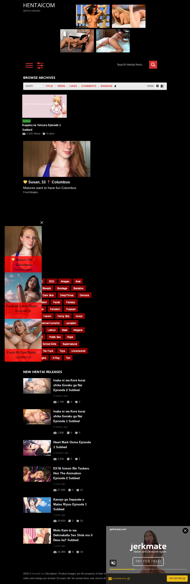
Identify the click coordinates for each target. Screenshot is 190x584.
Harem (47, 316)
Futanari (71, 309)
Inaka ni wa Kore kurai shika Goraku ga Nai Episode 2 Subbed (69, 385)
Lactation (71, 323)
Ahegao (65, 281)
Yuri (68, 357)
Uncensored (78, 350)
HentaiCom (39, 5)
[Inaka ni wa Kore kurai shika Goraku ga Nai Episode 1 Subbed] (37, 417)
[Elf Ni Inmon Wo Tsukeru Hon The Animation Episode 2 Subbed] (37, 474)
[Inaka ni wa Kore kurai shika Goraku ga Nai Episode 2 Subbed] (37, 386)
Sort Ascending (115, 86)
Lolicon (52, 330)
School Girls (49, 343)
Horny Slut (63, 316)
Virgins (42, 357)
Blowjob (46, 288)
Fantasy (70, 302)
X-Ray (56, 357)
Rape (70, 336)
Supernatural (70, 343)
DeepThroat (66, 295)
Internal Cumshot (50, 323)
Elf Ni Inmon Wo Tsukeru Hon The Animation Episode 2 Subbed (71, 473)
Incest (79, 316)
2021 (51, 281)
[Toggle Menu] (29, 65)
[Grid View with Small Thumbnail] (157, 86)
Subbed (26, 121)
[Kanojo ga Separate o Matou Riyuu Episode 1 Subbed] (37, 505)
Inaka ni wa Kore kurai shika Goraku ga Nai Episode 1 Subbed (69, 416)
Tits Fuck (48, 350)
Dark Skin (48, 295)
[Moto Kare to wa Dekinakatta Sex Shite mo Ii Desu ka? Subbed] (37, 536)
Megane (77, 330)
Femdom (55, 309)
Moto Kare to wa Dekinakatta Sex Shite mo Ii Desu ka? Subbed (73, 535)
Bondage (62, 288)
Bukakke (78, 288)
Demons (84, 295)
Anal (78, 281)
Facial (56, 302)
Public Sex (55, 336)
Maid (64, 330)
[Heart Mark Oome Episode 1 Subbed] (37, 448)
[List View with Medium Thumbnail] (162, 86)
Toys (62, 350)
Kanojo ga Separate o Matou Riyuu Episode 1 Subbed (70, 504)
